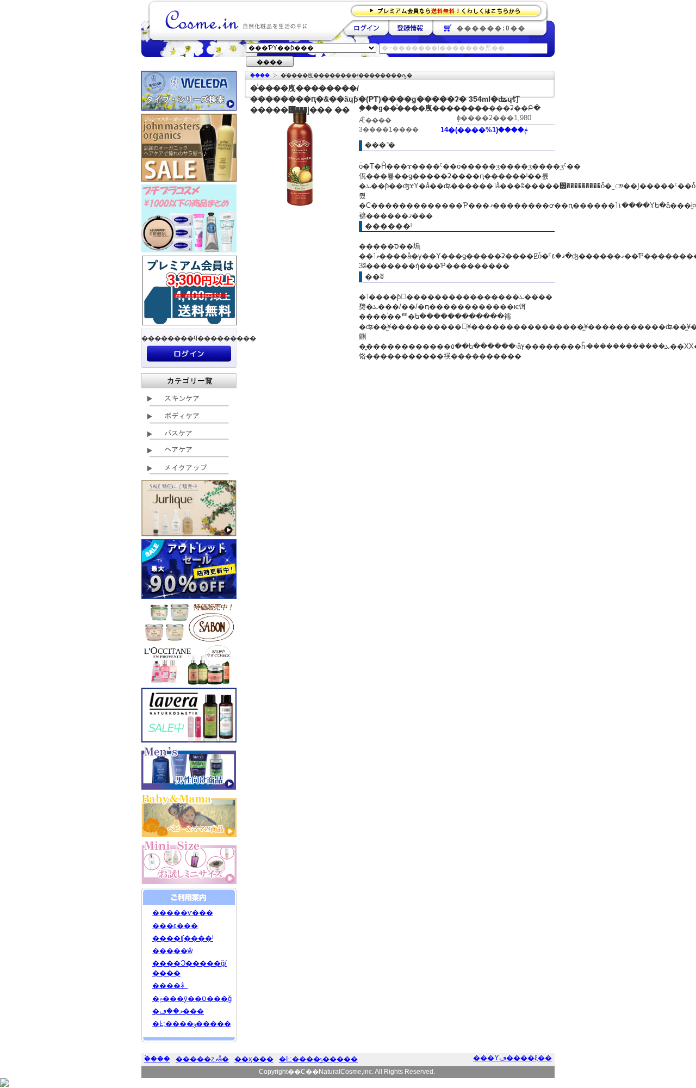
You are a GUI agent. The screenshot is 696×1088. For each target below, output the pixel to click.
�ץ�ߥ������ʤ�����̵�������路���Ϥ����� (449, 10)
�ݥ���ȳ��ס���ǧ (192, 998)
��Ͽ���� (410, 27)
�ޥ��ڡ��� (178, 1011)
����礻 (170, 985)
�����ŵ (172, 951)
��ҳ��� (254, 1059)
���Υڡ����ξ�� (512, 1058)
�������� (366, 27)
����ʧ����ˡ (182, 938)
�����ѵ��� (182, 912)
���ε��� (175, 926)
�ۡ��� (260, 75)
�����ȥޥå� (202, 1059)
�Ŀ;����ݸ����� (191, 1023)
